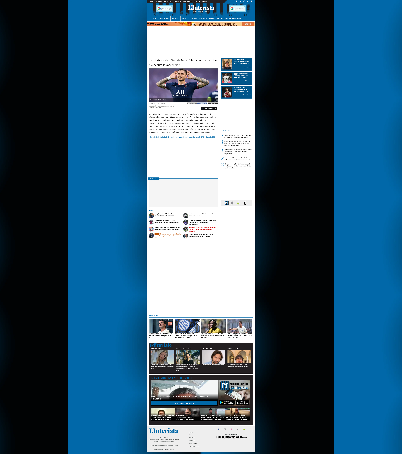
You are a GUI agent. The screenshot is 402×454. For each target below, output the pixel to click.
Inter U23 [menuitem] (185, 18)
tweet (212, 103)
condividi (202, 103)
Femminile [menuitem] (203, 18)
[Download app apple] (247, 1)
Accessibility (193, 440)
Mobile (191, 432)
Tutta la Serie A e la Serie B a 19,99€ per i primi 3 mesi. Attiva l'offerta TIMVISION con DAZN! (182, 137)
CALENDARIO (187, 1)
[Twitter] (240, 1)
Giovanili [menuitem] (194, 18)
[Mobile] (245, 203)
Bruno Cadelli (155, 107)
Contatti (192, 437)
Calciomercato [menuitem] (164, 18)
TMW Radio (177, 1)
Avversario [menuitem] (175, 18)
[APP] (227, 203)
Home (151, 1)
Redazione (168, 1)
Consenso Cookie (194, 446)
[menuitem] (149, 18)
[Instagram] (244, 1)
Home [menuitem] (155, 18)
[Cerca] (252, 18)
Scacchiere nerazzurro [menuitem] (233, 18)
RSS (190, 435)
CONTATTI (197, 1)
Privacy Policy (193, 443)
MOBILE (204, 1)
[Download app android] (251, 1)
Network (159, 1)
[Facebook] (236, 1)
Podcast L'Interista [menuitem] (216, 18)
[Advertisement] (236, 288)
